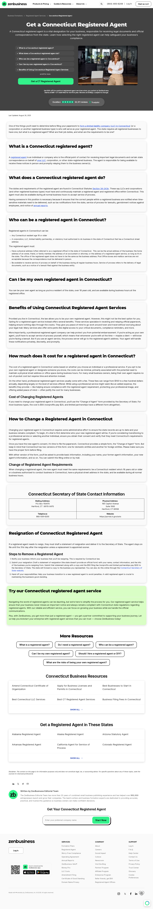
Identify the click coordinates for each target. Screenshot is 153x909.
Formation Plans (68, 846)
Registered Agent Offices (105, 882)
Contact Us (133, 857)
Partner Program (102, 868)
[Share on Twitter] (19, 784)
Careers (98, 850)
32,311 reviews (81, 102)
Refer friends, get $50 (104, 878)
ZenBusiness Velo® (69, 864)
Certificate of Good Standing (73, 878)
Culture (98, 857)
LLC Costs (66, 871)
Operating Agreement (70, 857)
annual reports (41, 206)
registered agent (19, 157)
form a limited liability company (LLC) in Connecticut (105, 126)
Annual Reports (68, 860)
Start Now (100, 820)
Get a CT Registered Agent (45, 81)
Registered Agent (69, 850)
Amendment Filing (69, 875)
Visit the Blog (100, 864)
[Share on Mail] (28, 784)
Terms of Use (134, 860)
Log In (16, 850)
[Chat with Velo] (147, 903)
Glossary (132, 871)
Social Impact (100, 853)
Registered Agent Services (36, 16)
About (97, 846)
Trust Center (134, 868)
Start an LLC (143, 4)
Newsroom (99, 860)
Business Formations (15, 16)
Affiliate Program (102, 871)
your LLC (41, 160)
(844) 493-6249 (115, 4)
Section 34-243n (101, 189)
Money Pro (66, 868)
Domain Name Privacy (70, 882)
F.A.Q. (131, 850)
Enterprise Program (103, 875)
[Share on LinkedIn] (14, 784)
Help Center (133, 853)
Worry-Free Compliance (71, 853)
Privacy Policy (134, 864)
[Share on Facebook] (24, 784)
